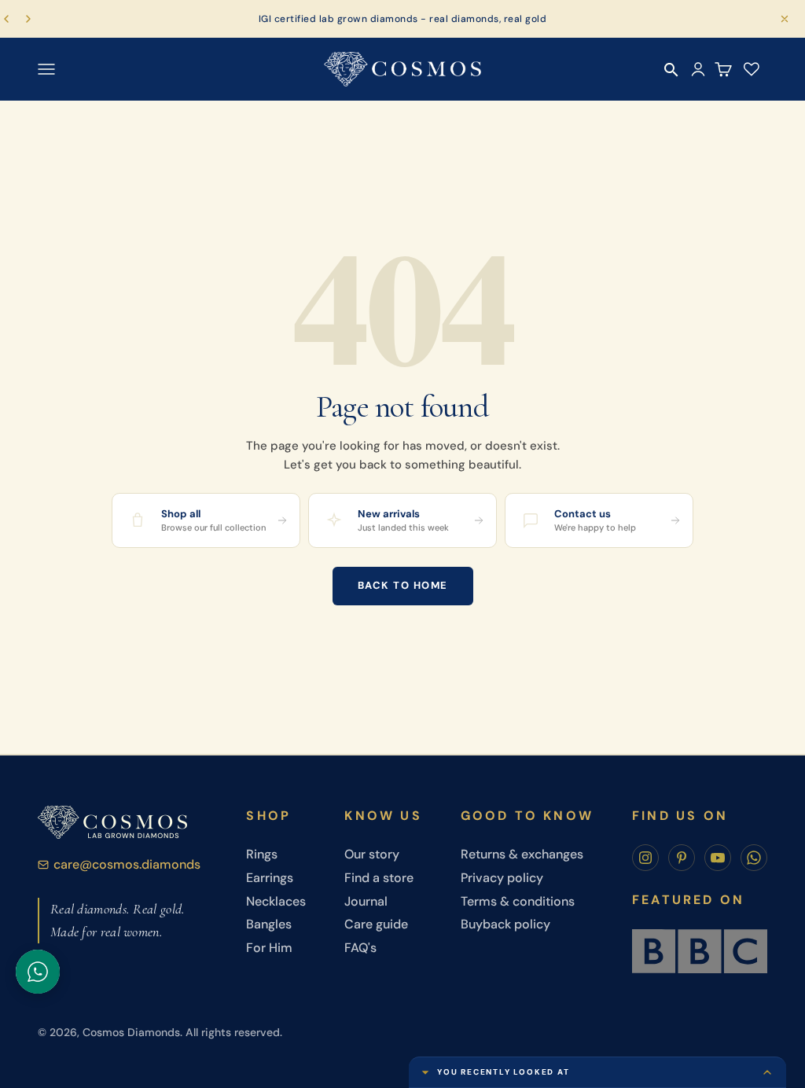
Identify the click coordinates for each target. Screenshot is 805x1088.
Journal (366, 901)
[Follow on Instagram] (645, 857)
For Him (269, 947)
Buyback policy (505, 924)
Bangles (269, 924)
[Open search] (671, 70)
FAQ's (360, 947)
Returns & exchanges (522, 854)
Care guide (376, 924)
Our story (371, 854)
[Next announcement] (28, 19)
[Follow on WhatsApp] (754, 857)
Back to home (403, 585)
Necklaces (276, 901)
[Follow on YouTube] (717, 857)
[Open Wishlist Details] (751, 69)
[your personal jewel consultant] (38, 972)
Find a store (379, 877)
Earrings (269, 877)
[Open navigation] (46, 69)
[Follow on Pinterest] (681, 857)
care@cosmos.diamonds (126, 864)
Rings (262, 854)
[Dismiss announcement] (785, 19)
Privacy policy (502, 877)
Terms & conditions (518, 901)
